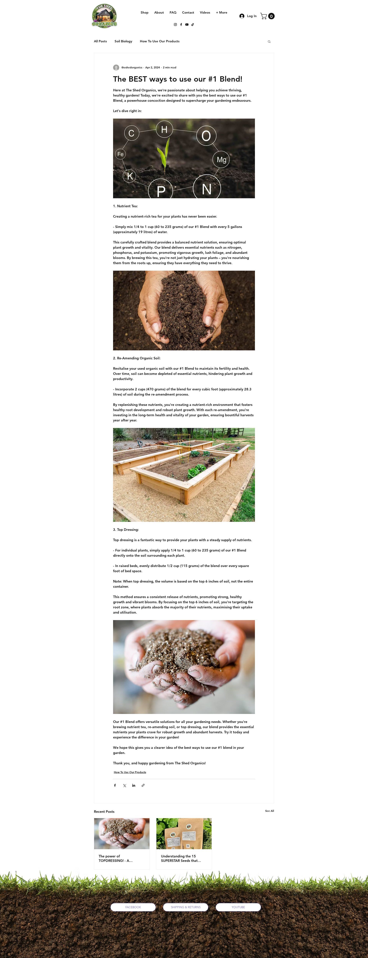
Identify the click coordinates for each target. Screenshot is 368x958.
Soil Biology (123, 41)
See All (269, 811)
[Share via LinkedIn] (134, 785)
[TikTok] (193, 24)
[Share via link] (143, 785)
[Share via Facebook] (115, 785)
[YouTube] (187, 24)
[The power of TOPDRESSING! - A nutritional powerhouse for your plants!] (122, 833)
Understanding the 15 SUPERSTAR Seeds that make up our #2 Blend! (179, 858)
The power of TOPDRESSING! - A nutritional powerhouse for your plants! (120, 858)
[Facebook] (181, 24)
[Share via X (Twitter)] (124, 785)
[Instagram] (175, 24)
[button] (268, 16)
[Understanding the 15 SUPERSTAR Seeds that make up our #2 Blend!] (184, 833)
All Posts (100, 41)
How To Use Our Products (160, 41)
